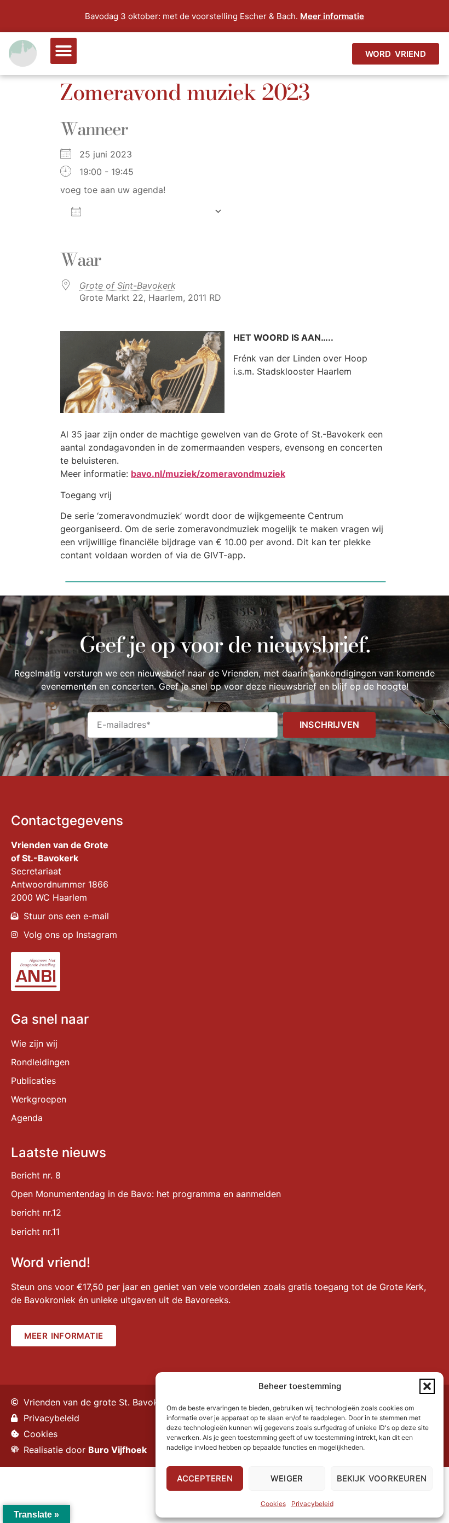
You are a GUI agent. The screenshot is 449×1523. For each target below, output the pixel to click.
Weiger (286, 1478)
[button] (427, 1386)
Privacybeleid (312, 1503)
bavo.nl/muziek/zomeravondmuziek (208, 473)
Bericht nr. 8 (36, 1175)
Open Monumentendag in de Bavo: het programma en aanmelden (146, 1193)
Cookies (273, 1503)
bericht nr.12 (36, 1212)
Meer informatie (332, 16)
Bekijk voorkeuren (382, 1478)
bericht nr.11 (35, 1231)
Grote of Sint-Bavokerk (127, 285)
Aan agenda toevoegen (148, 211)
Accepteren (205, 1478)
